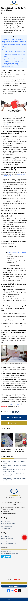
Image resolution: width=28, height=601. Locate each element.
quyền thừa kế (9, 124)
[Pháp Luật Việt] (14, 2)
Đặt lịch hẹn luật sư (15, 423)
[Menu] (2, 2)
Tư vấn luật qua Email (15, 417)
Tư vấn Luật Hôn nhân (7, 538)
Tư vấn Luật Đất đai (6, 536)
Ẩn (16, 36)
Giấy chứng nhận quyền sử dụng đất (16, 252)
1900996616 (4, 406)
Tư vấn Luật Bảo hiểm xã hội (8, 543)
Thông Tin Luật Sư (5, 521)
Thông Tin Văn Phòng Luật (8, 523)
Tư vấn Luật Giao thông (7, 541)
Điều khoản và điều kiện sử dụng (9, 553)
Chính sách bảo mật (6, 551)
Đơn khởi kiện (10, 250)
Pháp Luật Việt (15, 405)
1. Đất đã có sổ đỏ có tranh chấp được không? (12, 39)
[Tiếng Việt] (24, 442)
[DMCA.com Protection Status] (6, 556)
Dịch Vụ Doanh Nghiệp (6, 526)
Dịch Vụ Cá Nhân (5, 528)
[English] (24, 439)
